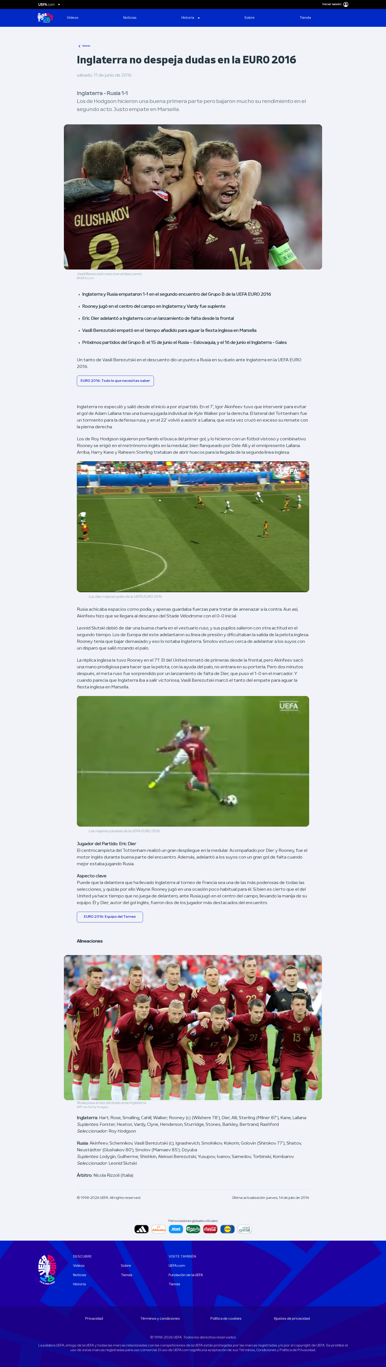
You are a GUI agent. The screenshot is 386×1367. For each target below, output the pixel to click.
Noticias (79, 1275)
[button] (190, 18)
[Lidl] (227, 1229)
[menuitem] (89, 18)
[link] (72, 18)
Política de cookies (225, 1318)
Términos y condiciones (160, 1318)
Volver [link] (86, 46)
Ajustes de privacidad (292, 1318)
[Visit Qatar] (244, 1229)
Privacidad (94, 1318)
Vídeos (79, 1265)
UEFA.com (177, 1265)
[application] (193, 526)
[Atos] (176, 1229)
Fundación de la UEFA (186, 1275)
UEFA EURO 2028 (45, 18)
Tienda (126, 1275)
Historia (79, 1284)
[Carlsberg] (193, 1229)
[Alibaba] (158, 1229)
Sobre (126, 1265)
